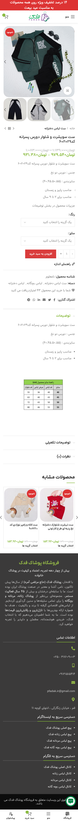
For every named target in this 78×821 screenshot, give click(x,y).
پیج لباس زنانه (63, 734)
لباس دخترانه (16, 283)
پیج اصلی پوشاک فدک (59, 728)
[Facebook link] (54, 300)
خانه (72, 128)
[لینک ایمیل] (44, 300)
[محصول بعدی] (5, 129)
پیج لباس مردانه (62, 740)
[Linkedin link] (38, 300)
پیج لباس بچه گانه (61, 747)
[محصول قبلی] (13, 129)
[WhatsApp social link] (33, 300)
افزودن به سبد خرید (40, 253)
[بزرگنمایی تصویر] (67, 91)
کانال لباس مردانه (61, 780)
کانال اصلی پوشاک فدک (58, 767)
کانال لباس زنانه (62, 773)
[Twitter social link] (49, 300)
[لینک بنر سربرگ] (39, 5)
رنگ (72, 214)
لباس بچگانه (34, 283)
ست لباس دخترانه (55, 128)
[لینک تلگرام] (28, 300)
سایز (72, 233)
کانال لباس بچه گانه (60, 786)
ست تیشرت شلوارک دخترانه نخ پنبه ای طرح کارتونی (57, 526)
